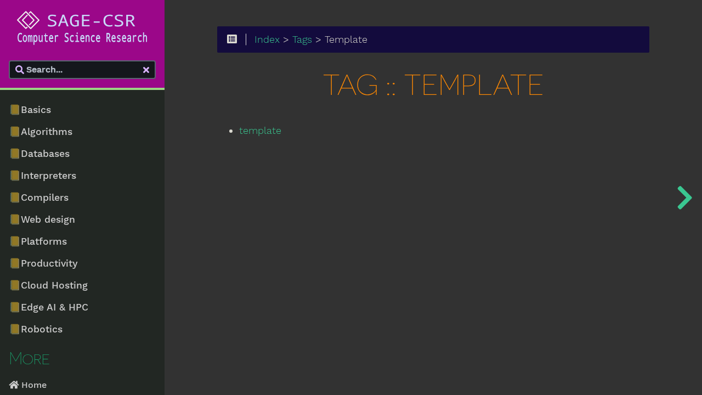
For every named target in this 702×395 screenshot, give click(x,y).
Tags (302, 39)
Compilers (39, 197)
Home (33, 385)
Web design (42, 219)
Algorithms (40, 131)
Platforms (38, 241)
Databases (39, 153)
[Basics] (684, 197)
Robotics (36, 329)
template (260, 130)
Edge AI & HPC (48, 307)
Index (267, 39)
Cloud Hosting (48, 285)
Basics (30, 109)
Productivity (43, 263)
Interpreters (42, 175)
